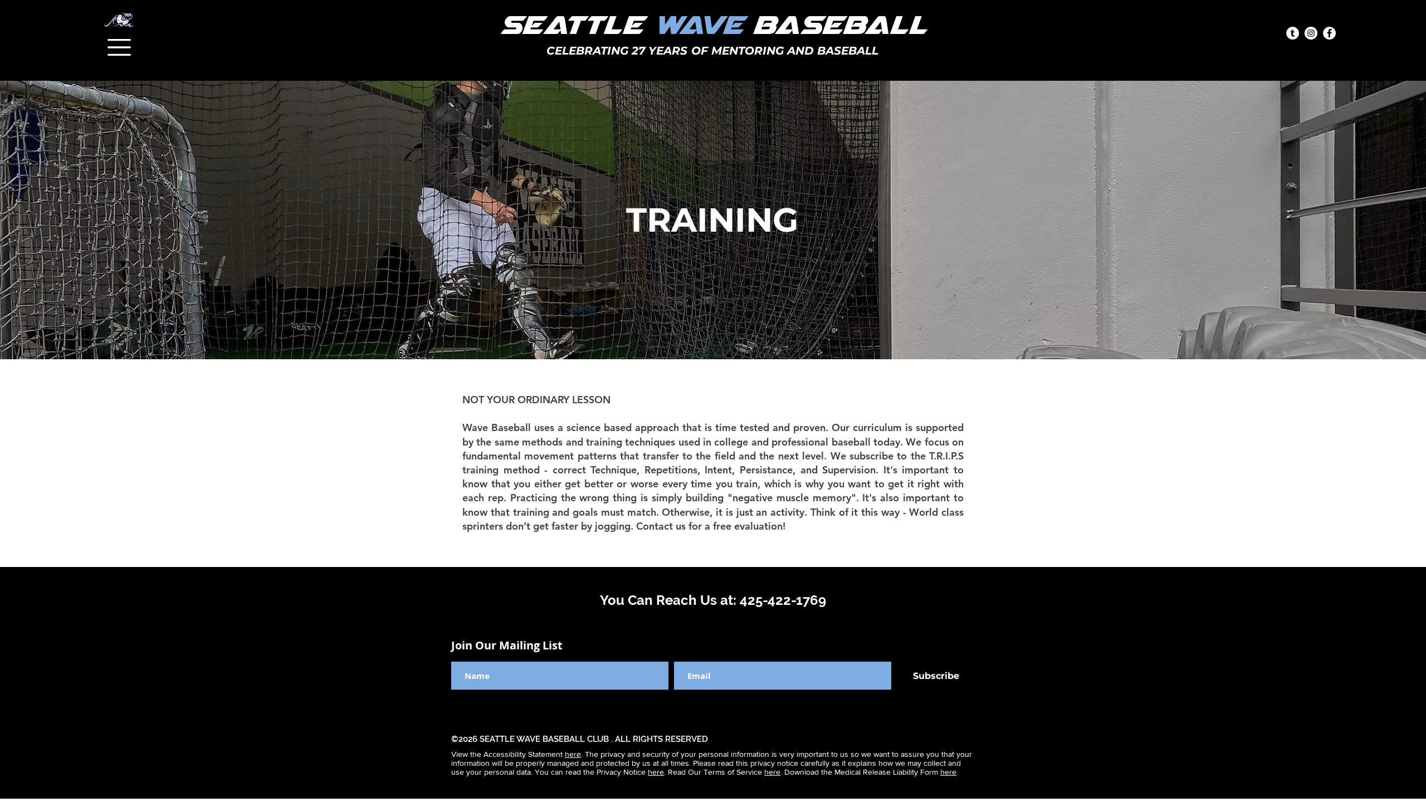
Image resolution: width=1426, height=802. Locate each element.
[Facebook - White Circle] (1329, 33)
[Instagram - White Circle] (1311, 33)
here (573, 754)
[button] (119, 47)
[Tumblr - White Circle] (1292, 33)
